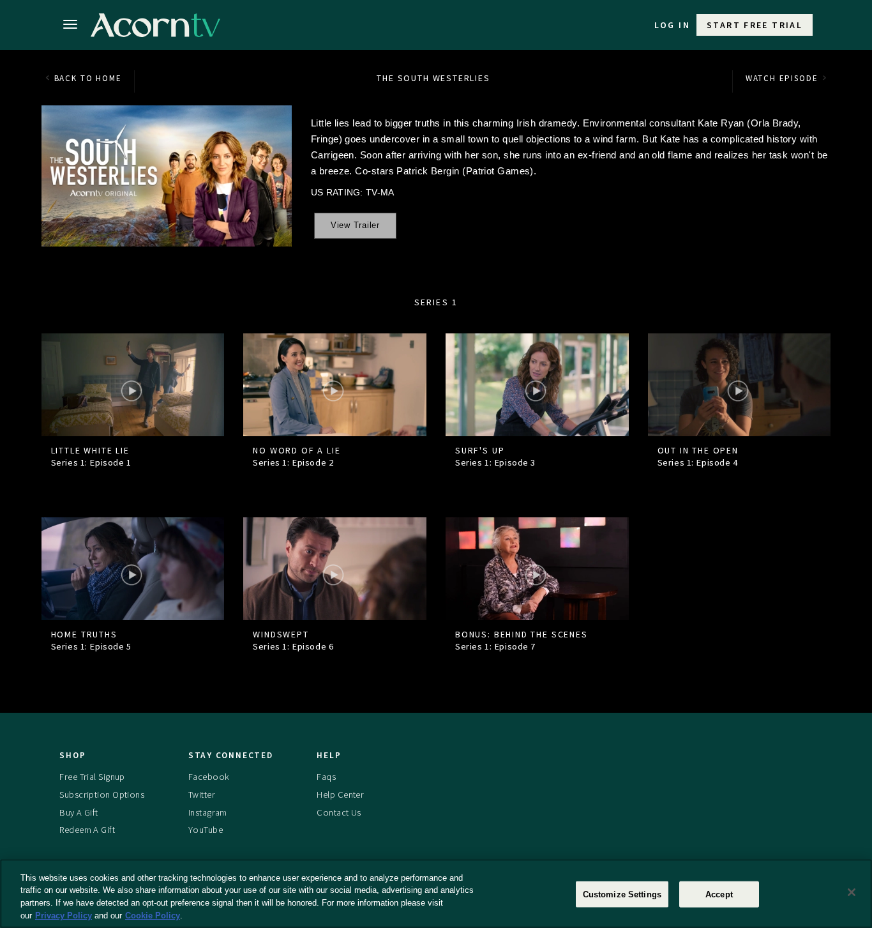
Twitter (201, 794)
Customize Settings (622, 894)
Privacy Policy (63, 915)
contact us (339, 812)
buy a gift (78, 812)
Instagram (207, 812)
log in (672, 25)
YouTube (205, 829)
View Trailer (355, 225)
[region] (436, 893)
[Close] (852, 892)
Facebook (208, 776)
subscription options (101, 794)
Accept (719, 894)
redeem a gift (87, 829)
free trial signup (91, 776)
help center (340, 794)
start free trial (754, 25)
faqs (326, 776)
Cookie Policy (152, 915)
